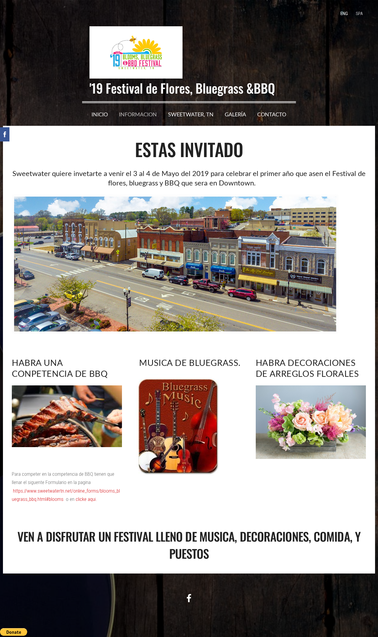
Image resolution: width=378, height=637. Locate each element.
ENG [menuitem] (344, 13)
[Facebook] (189, 598)
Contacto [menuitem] (271, 114)
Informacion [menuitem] (138, 114)
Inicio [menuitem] (100, 114)
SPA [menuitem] (359, 13)
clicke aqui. (86, 499)
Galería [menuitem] (235, 114)
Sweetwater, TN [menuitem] (191, 114)
